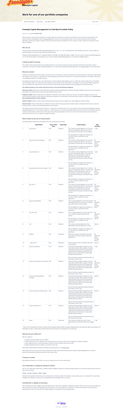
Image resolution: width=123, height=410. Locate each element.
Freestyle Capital (30, 5)
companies (29, 21)
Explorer (35, 373)
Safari (40, 373)
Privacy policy (58, 406)
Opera (44, 373)
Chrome (29, 373)
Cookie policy (64, 406)
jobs (40, 21)
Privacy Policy (47, 39)
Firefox (24, 373)
